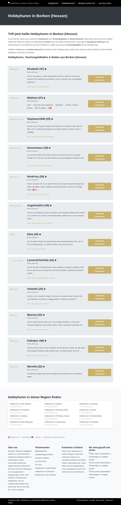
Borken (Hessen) (32, 72)
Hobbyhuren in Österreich (44, 471)
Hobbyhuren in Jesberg (18, 416)
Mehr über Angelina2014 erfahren (39, 223)
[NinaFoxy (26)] (14, 177)
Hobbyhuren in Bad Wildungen (21, 422)
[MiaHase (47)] (14, 98)
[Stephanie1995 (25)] (17, 119)
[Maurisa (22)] (14, 315)
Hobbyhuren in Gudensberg (55, 422)
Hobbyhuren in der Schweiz (45, 475)
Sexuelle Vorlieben (42, 458)
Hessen (38, 437)
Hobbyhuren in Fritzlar (87, 410)
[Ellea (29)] (13, 235)
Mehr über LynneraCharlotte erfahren (41, 278)
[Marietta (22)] (14, 367)
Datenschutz (100, 500)
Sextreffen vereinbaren (99, 78)
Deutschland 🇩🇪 (27, 437)
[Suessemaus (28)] (16, 148)
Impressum (109, 500)
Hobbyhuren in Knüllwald (88, 422)
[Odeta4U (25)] (14, 289)
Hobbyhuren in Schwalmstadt (90, 416)
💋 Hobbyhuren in (14, 437)
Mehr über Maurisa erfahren (37, 330)
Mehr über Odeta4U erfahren (38, 304)
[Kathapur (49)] (14, 341)
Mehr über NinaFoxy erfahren (38, 194)
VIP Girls (38, 465)
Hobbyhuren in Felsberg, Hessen (57, 416)
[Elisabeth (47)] (14, 69)
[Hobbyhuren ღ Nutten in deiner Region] (23, 3)
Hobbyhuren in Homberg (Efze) (56, 410)
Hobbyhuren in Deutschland (45, 468)
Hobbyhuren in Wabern (53, 404)
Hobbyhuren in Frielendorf (19, 410)
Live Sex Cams (105, 3)
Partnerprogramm (82, 500)
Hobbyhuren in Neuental (88, 404)
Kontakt (92, 500)
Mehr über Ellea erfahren (36, 249)
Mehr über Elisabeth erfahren (38, 87)
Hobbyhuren (53, 3)
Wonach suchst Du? (86, 3)
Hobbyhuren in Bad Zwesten (20, 404)
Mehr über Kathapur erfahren (38, 355)
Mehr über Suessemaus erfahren (39, 166)
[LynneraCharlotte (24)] (17, 262)
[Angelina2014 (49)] (16, 206)
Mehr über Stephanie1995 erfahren (40, 137)
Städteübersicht (68, 3)
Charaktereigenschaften (44, 454)
